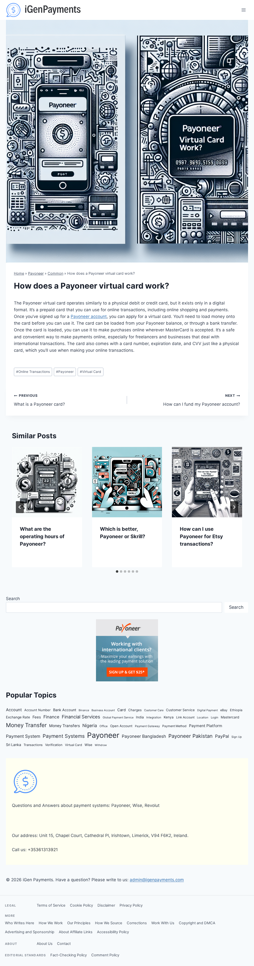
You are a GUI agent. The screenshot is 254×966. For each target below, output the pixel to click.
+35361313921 (43, 849)
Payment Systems (64, 736)
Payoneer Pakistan (190, 736)
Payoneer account (89, 316)
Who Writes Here (19, 923)
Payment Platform (205, 725)
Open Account (121, 726)
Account (14, 709)
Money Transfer (26, 725)
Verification (54, 745)
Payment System (23, 736)
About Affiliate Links (76, 932)
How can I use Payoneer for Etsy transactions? (201, 536)
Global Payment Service (118, 717)
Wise (88, 745)
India (140, 717)
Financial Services (81, 716)
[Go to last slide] (20, 507)
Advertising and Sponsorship (29, 932)
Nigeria (89, 725)
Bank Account (64, 710)
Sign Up (236, 737)
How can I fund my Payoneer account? (201, 400)
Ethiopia (236, 710)
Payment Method (174, 726)
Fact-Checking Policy (68, 955)
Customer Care (153, 710)
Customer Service (180, 710)
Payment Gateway (147, 726)
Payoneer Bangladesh (144, 736)
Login (214, 717)
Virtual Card (90, 372)
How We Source (108, 923)
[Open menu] (243, 10)
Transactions (33, 745)
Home (19, 273)
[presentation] (47, 482)
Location (202, 717)
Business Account (103, 710)
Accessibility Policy (113, 932)
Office (103, 726)
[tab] (117, 571)
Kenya (169, 717)
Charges (135, 710)
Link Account (185, 717)
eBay (223, 710)
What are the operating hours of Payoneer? (42, 536)
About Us (45, 943)
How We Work (51, 923)
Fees (36, 717)
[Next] (234, 507)
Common (55, 273)
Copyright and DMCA (197, 923)
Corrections (137, 923)
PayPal (222, 736)
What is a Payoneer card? (39, 400)
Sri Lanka (13, 745)
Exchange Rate (18, 717)
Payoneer (36, 273)
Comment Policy (105, 955)
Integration (153, 717)
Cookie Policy (81, 905)
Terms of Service (51, 905)
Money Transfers (64, 725)
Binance (84, 710)
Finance (51, 716)
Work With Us (162, 923)
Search (13, 598)
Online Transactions (33, 372)
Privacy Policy (131, 905)
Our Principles (79, 923)
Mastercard (230, 717)
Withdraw (101, 745)
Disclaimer (106, 905)
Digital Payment (207, 710)
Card (121, 710)
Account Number (37, 710)
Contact (64, 943)
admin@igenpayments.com (157, 879)
